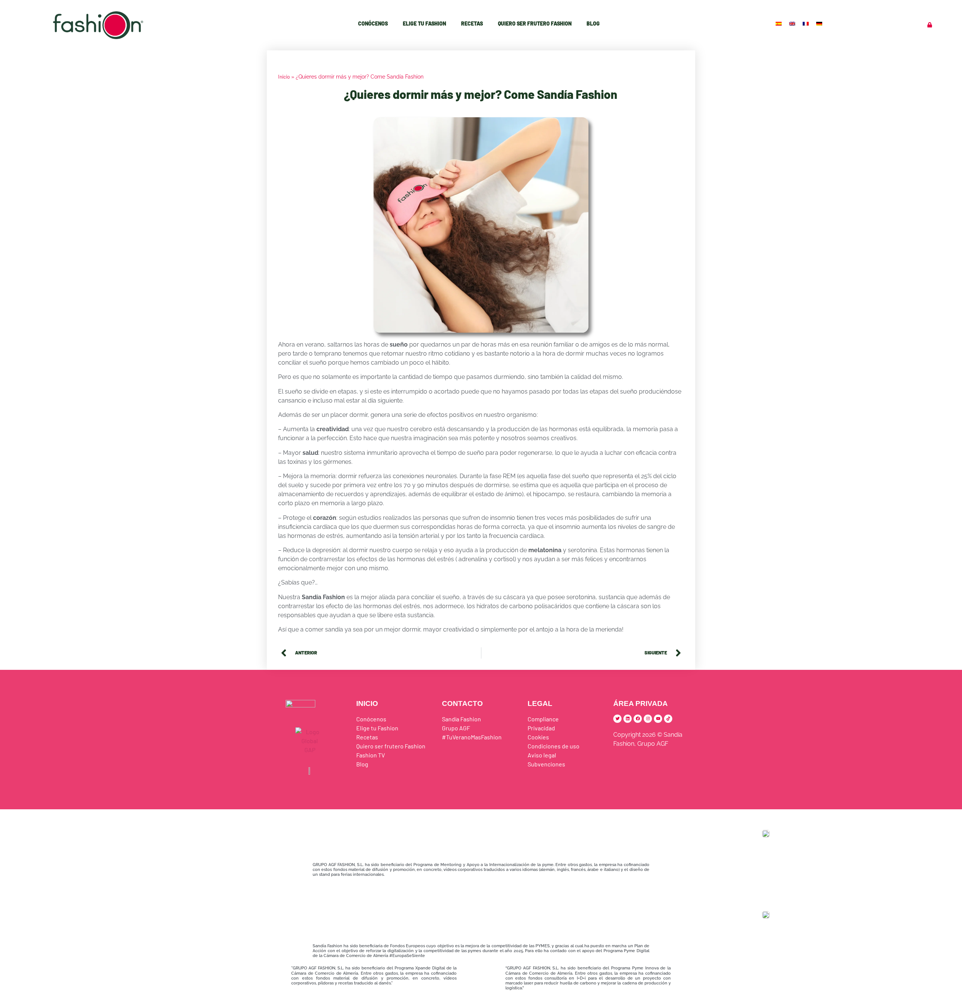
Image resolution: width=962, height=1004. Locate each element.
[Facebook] (638, 719)
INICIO (367, 703)
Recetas (472, 23)
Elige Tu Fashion (424, 23)
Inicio (284, 76)
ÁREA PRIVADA (640, 703)
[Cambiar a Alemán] (820, 23)
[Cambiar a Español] (779, 23)
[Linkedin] (627, 719)
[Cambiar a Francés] (806, 23)
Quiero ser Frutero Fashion (535, 23)
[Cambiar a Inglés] (793, 23)
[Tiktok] (668, 719)
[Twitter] (617, 719)
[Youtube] (658, 719)
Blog (593, 23)
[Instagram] (648, 719)
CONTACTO (462, 703)
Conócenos (373, 23)
